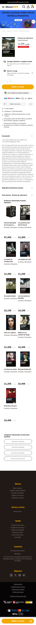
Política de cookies (17, 532)
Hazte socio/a (18, 512)
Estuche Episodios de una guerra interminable (10, 225)
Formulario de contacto (17, 551)
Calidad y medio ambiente (17, 491)
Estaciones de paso (10, 406)
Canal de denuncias (17, 535)
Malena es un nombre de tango (24, 334)
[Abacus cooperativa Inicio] (12, 8)
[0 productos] (32, 8)
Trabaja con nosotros (17, 495)
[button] (28, 7)
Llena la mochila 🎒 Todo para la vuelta (18, 2)
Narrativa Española (24, 31)
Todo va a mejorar (10, 333)
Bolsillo (16, 31)
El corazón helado (10, 296)
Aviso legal (17, 537)
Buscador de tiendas (18, 493)
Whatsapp (17, 554)
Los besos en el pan (10, 369)
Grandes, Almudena (23, 40)
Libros (3, 31)
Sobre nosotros (17, 488)
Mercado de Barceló (24, 369)
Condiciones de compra (17, 528)
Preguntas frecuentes (17, 525)
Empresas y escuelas (17, 498)
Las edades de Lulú (24, 259)
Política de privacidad (17, 530)
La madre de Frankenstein (8, 260)
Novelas (9, 31)
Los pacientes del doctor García (24, 224)
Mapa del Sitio (18, 584)
